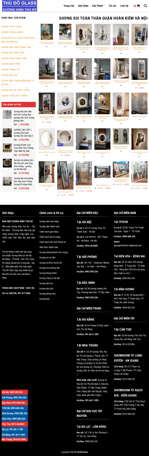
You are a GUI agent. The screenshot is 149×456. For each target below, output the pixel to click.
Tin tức (113, 5)
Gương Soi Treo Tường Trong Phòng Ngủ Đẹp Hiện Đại (17, 39)
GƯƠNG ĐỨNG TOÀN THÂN (14, 58)
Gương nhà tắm (46, 288)
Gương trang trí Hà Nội (49, 278)
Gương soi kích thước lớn (50, 262)
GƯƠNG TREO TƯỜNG (11, 26)
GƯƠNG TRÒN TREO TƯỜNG (14, 95)
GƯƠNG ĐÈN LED (9, 75)
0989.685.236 (91, 441)
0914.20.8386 (128, 344)
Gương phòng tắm (47, 293)
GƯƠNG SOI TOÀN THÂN (12, 52)
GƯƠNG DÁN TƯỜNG (11, 64)
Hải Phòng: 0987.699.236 (14, 397)
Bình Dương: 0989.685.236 (14, 413)
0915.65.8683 (91, 245)
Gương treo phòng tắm (49, 267)
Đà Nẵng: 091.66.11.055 (13, 434)
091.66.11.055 (92, 334)
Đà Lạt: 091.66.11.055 (12, 429)
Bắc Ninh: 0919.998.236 (13, 402)
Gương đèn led (46, 283)
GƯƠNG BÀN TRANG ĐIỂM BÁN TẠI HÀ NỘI (17, 82)
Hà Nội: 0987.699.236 (12, 392)
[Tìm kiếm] (145, 5)
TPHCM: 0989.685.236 (13, 408)
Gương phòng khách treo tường (53, 252)
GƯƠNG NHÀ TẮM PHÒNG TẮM (16, 47)
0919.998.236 (128, 379)
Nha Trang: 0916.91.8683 (14, 439)
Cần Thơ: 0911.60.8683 (13, 424)
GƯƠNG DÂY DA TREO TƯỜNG (15, 90)
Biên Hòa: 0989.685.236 (13, 418)
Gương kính (44, 299)
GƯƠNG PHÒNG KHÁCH (12, 32)
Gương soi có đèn (47, 257)
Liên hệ (124, 5)
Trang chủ (68, 5)
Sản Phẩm (97, 5)
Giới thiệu (83, 5)
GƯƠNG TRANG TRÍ (10, 69)
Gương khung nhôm (48, 273)
